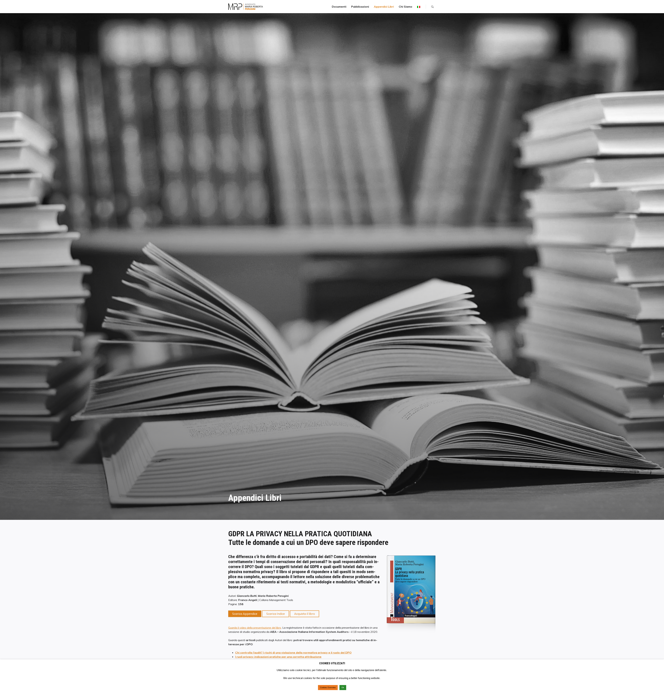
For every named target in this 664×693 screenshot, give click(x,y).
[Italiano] (418, 6)
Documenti (339, 6)
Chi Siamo (405, 6)
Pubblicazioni (360, 6)
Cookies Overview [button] (328, 687)
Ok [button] (343, 687)
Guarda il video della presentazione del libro (254, 627)
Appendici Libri (384, 6)
